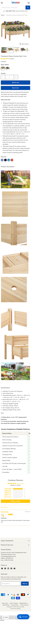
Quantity (3, 73)
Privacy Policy (14, 605)
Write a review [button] (15, 501)
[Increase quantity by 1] (16, 77)
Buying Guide (6, 460)
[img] (4, 512)
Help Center (5, 603)
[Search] (27, 7)
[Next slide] (28, 50)
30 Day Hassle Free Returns (10, 437)
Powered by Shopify (15, 608)
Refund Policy (6, 605)
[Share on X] (5, 160)
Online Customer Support (9, 457)
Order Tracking (14, 603)
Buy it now (15, 88)
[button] (4, 50)
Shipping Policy (23, 603)
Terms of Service (24, 605)
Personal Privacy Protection (10, 443)
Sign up (24, 584)
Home (2, 15)
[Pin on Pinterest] (12, 160)
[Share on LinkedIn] (8, 160)
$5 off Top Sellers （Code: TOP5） (12, 469)
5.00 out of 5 (20, 483)
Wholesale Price (7, 454)
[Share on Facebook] (2, 160)
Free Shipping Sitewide (9, 448)
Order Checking (6, 440)
